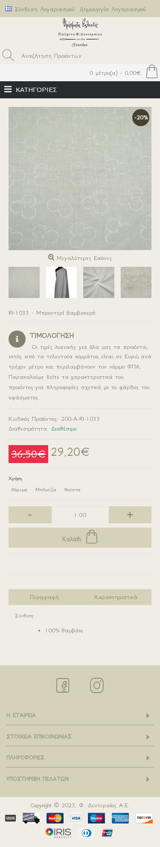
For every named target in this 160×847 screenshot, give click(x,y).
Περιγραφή (44, 597)
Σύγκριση (80, 566)
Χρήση (15, 478)
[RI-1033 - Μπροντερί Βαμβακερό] (80, 178)
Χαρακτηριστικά (115, 597)
